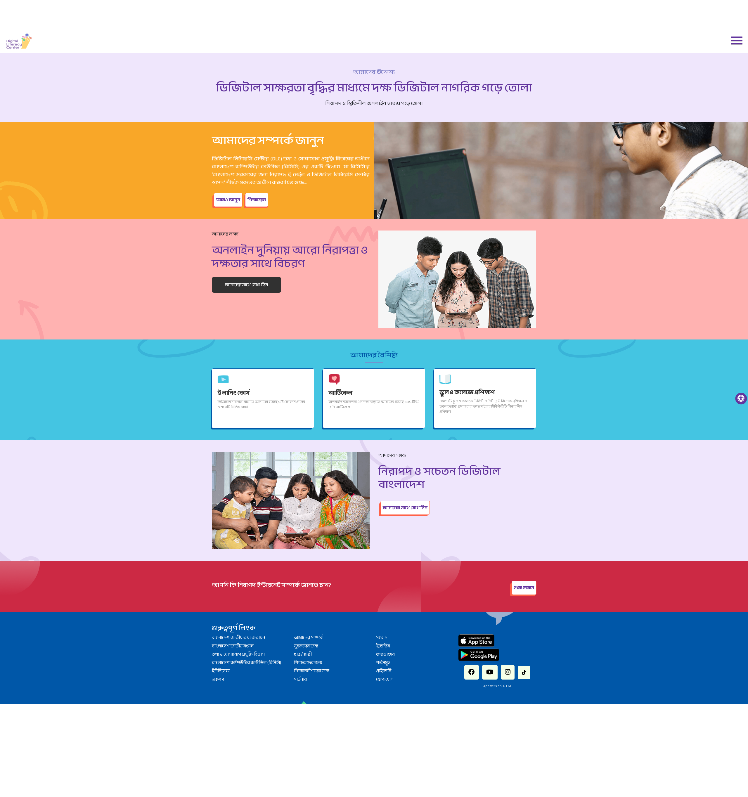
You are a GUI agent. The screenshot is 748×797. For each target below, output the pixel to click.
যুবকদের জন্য (306, 646)
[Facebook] (480, 669)
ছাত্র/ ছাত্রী (303, 654)
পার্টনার (300, 679)
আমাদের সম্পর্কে (308, 637)
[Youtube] (492, 669)
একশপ (218, 679)
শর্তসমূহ (383, 663)
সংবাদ (381, 637)
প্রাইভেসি (383, 671)
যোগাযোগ (385, 679)
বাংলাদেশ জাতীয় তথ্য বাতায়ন (238, 637)
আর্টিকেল (338, 392)
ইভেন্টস (383, 646)
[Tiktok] (514, 669)
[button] (734, 40)
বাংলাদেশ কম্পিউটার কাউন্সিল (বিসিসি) (246, 663)
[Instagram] (503, 669)
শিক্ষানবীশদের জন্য (311, 671)
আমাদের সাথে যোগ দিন (246, 284)
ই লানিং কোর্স (229, 392)
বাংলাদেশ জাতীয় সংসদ (233, 646)
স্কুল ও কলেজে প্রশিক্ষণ (460, 391)
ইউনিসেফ (221, 671)
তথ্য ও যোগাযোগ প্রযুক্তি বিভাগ (238, 654)
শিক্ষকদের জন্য (308, 663)
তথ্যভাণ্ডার (385, 654)
